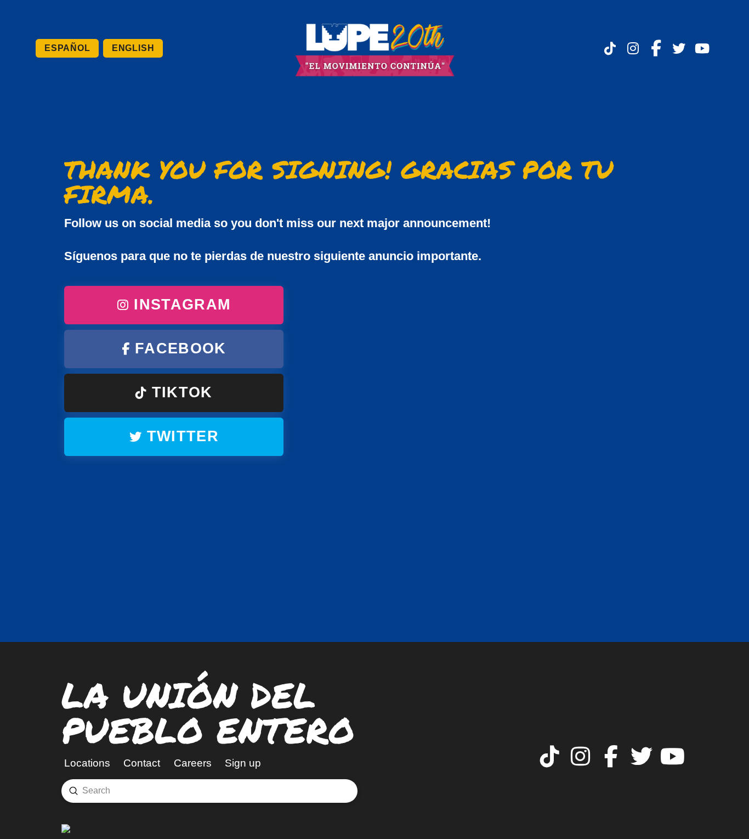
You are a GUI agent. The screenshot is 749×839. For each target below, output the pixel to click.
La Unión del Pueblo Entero (208, 711)
